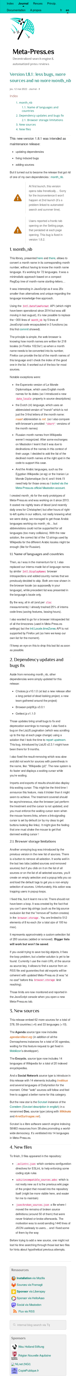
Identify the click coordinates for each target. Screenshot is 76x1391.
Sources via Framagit (29, 1284)
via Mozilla (31, 1278)
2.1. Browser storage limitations (42, 120)
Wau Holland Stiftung (31, 1346)
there (52, 258)
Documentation (16, 10)
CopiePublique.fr (28, 1370)
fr (61, 10)
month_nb (57, 177)
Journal (23, 3)
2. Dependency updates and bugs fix (40, 115)
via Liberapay (31, 1291)
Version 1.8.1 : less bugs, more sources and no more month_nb (40, 78)
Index (10, 3)
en (67, 10)
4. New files (23, 129)
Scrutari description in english (40, 1106)
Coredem (15, 1106)
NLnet (18, 1364)
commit (24, 329)
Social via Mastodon (28, 1304)
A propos (35, 10)
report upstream (55, 740)
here (40, 258)
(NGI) (26, 1364)
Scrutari (42, 1102)
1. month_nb (24, 102)
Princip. (51, 3)
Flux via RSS (26, 1311)
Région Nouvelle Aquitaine (34, 1355)
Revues (37, 3)
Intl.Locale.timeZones (43, 628)
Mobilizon (15, 1051)
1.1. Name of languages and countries (40, 109)
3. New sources (26, 124)
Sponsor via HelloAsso (30, 1298)
